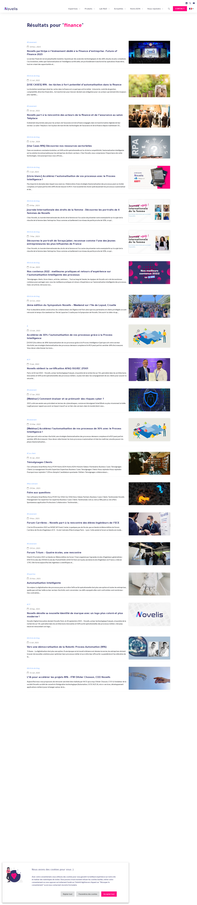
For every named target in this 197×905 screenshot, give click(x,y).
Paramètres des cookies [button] (88, 894)
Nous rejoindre (154, 9)
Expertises (73, 9)
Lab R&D (103, 9)
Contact (180, 9)
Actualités (118, 9)
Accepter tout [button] (109, 894)
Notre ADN (135, 9)
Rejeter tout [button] (67, 894)
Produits (88, 9)
